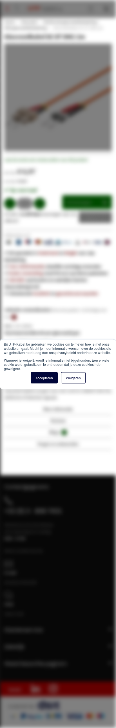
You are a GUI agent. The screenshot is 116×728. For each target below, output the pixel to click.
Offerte (91, 217)
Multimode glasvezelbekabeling (70, 21)
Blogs (57, 432)
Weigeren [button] (73, 377)
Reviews (58, 420)
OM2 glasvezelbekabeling (25, 27)
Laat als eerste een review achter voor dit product (46, 159)
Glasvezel (29, 21)
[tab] (58, 410)
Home (9, 21)
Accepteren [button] (44, 377)
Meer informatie (58, 409)
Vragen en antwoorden (58, 444)
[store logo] (43, 3)
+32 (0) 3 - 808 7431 (33, 510)
